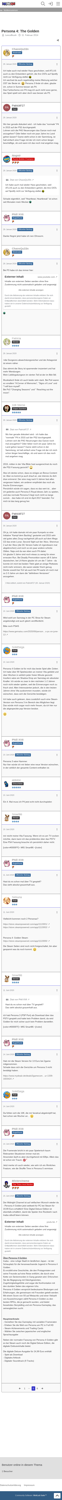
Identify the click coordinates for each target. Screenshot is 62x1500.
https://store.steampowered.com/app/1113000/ (25, 941)
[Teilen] (57, 40)
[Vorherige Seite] (20, 1388)
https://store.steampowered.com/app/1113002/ (25, 927)
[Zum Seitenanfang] (57, 1495)
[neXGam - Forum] (8, 4)
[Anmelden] (51, 4)
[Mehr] (57, 64)
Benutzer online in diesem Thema (22, 1464)
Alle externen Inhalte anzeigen (31, 290)
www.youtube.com (46, 277)
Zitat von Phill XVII (18, 999)
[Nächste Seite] (42, 1388)
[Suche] (43, 4)
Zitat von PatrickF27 (19, 429)
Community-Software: (31, 1495)
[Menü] (58, 4)
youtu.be (51, 1222)
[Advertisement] (26, 20)
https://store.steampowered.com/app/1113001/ (25, 924)
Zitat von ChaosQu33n (20, 180)
